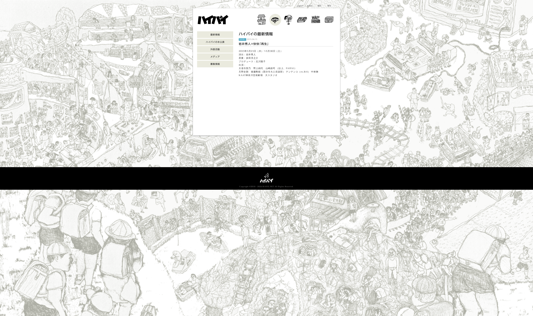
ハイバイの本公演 (215, 42)
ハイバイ (288, 20)
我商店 (315, 20)
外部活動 (215, 49)
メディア (215, 57)
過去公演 (302, 20)
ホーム (262, 20)
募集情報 (215, 64)
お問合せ (329, 20)
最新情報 (275, 20)
